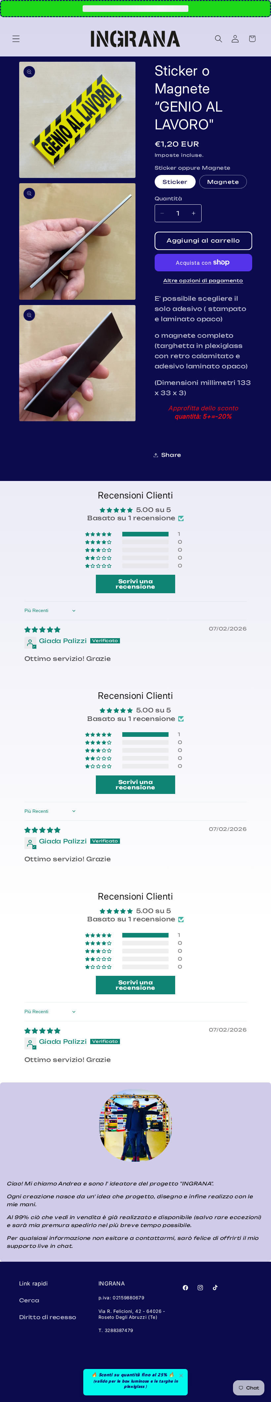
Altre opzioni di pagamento (203, 280)
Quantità (168, 198)
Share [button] (171, 455)
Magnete (223, 182)
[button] (16, 38)
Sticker (175, 182)
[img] (42, 629)
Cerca (29, 1300)
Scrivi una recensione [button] (135, 584)
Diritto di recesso (47, 1317)
